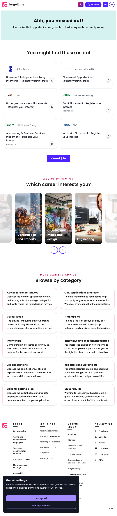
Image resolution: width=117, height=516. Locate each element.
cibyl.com (44, 453)
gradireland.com (48, 447)
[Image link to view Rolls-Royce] (10, 69)
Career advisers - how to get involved (76, 461)
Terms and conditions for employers (19, 440)
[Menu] (112, 4)
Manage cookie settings (20, 466)
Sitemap (71, 440)
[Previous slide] (54, 250)
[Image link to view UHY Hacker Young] (67, 95)
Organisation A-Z (75, 454)
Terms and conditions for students (19, 451)
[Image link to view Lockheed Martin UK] (67, 69)
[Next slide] (62, 250)
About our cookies (21, 459)
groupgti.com (46, 458)
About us (71, 434)
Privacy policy (19, 431)
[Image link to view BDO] (67, 125)
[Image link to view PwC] (10, 95)
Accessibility (19, 473)
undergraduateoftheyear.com (50, 436)
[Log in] (105, 4)
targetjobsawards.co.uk (50, 431)
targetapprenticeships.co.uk (50, 442)
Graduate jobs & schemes (75, 447)
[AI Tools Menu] (80, 4)
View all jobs (58, 158)
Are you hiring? (74, 468)
